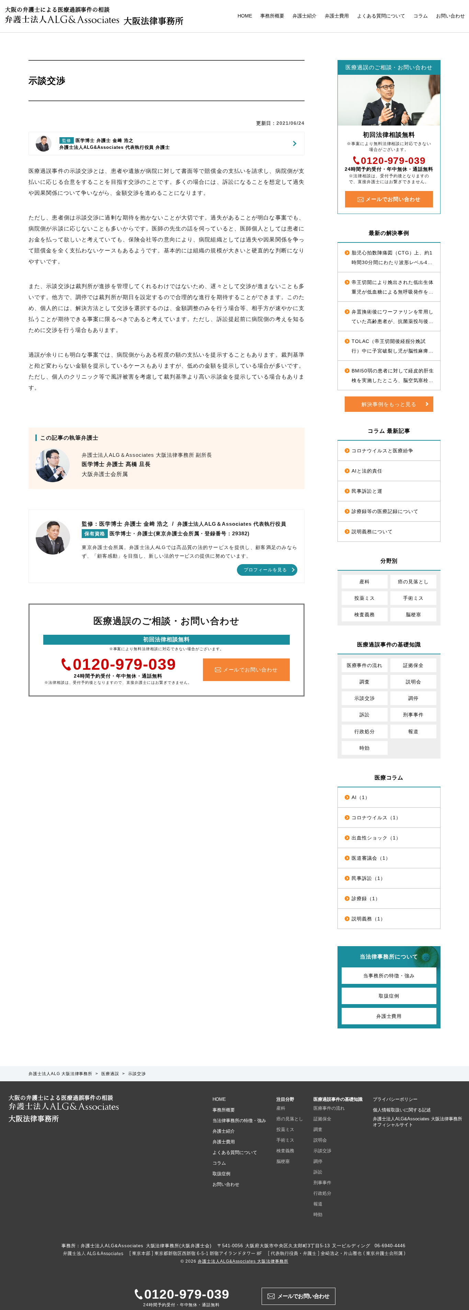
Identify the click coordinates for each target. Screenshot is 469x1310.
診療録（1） (366, 898)
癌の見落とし (413, 581)
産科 (364, 581)
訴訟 (364, 714)
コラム (420, 16)
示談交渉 (364, 698)
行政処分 (364, 731)
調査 (364, 681)
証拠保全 (413, 665)
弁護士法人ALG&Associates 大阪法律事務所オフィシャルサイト (417, 1121)
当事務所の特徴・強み (389, 975)
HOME (245, 16)
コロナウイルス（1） (376, 817)
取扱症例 (389, 996)
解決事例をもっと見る (389, 404)
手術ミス (413, 598)
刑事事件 (413, 714)
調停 (413, 698)
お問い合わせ (450, 16)
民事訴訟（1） (369, 878)
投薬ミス (364, 598)
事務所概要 (272, 16)
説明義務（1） (369, 918)
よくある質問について (381, 16)
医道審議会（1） (371, 858)
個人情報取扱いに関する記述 (402, 1109)
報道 (413, 731)
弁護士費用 (337, 16)
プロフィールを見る (265, 569)
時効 (364, 748)
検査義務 (364, 614)
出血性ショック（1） (376, 838)
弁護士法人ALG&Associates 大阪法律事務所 (243, 1261)
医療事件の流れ (365, 665)
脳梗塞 (413, 614)
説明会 (413, 681)
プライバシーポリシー (395, 1099)
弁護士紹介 (305, 16)
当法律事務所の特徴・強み (239, 1120)
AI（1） (361, 797)
